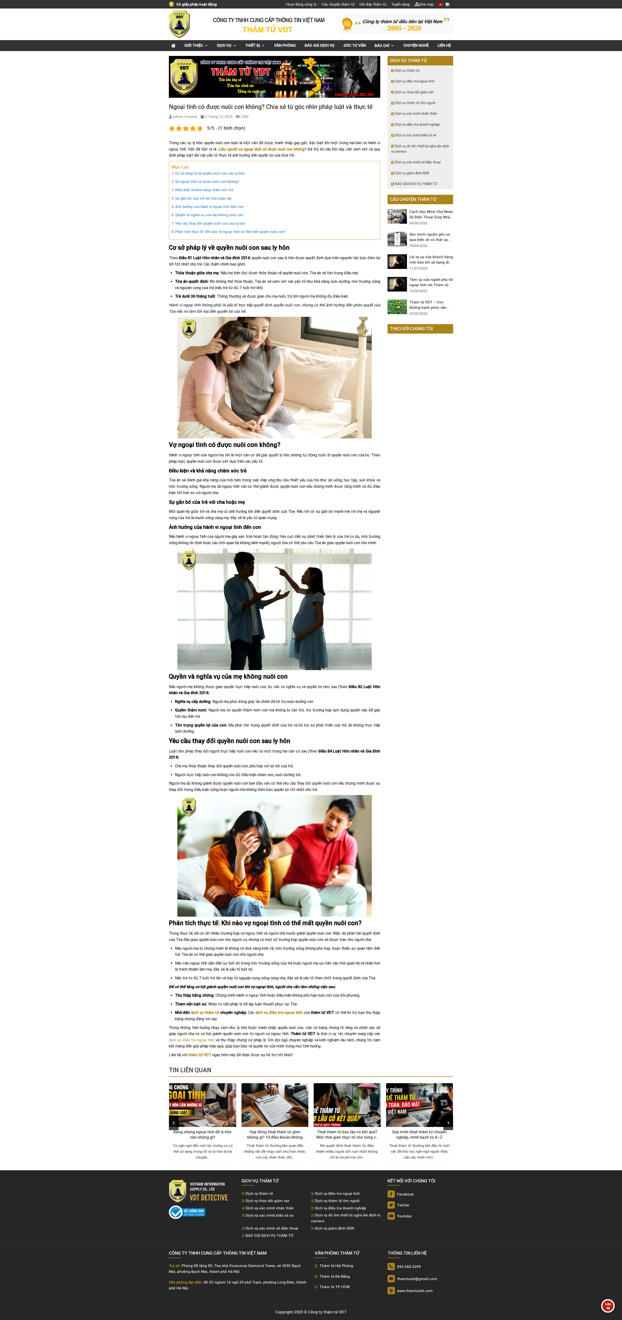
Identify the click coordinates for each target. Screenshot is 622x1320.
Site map (426, 4)
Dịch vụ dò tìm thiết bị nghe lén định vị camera (420, 148)
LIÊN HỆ (444, 45)
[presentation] (174, 1123)
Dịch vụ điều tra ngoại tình (414, 81)
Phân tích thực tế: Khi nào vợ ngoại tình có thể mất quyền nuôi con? (230, 232)
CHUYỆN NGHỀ (416, 45)
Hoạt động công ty (301, 4)
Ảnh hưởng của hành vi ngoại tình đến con (209, 207)
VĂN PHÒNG (285, 45)
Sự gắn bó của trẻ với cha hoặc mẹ (203, 198)
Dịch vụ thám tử (407, 70)
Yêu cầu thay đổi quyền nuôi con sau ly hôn (210, 223)
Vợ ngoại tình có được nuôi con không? (207, 182)
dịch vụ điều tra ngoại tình (191, 1040)
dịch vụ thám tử (205, 1012)
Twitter (402, 1205)
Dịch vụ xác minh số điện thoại (418, 162)
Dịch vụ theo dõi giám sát (414, 92)
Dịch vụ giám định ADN (412, 173)
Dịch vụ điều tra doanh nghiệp (417, 124)
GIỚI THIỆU (193, 45)
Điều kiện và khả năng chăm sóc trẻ (204, 190)
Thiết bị (252, 45)
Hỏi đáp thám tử (373, 4)
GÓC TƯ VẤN (355, 45)
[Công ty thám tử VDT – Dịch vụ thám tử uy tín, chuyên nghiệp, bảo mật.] (180, 24)
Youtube (403, 1216)
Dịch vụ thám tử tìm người (415, 103)
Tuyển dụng (400, 4)
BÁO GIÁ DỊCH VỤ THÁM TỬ (416, 184)
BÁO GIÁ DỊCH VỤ (320, 45)
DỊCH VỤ (224, 45)
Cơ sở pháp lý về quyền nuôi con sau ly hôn (210, 173)
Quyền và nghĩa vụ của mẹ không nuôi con (209, 215)
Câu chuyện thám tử (338, 4)
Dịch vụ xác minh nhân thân (416, 113)
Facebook (405, 1194)
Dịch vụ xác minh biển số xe (415, 135)
